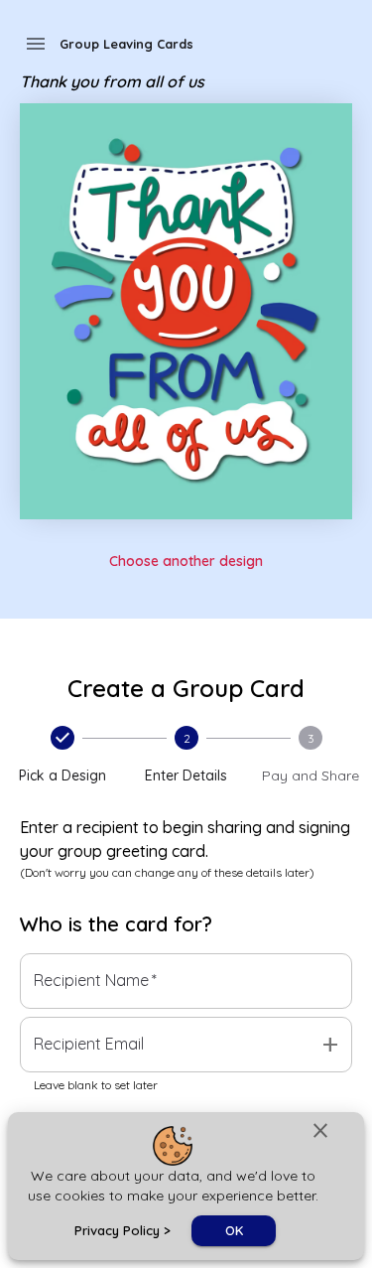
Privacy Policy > (122, 1230)
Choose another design (186, 561)
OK (234, 1230)
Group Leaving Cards (126, 44)
